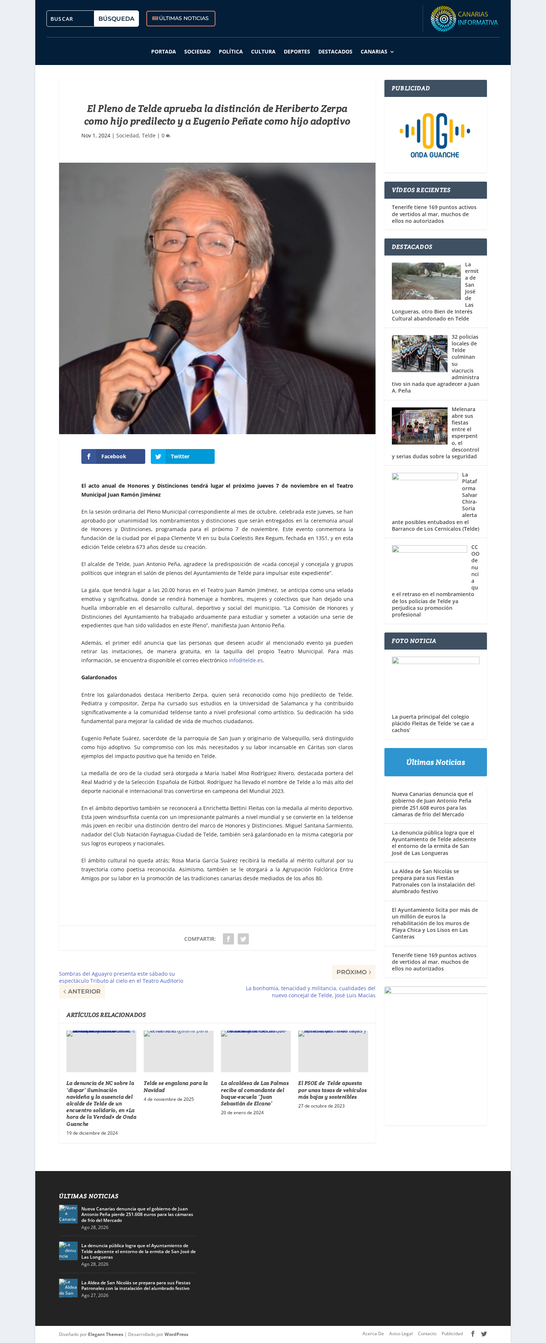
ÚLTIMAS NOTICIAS (184, 18)
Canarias (374, 51)
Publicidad (452, 1333)
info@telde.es (246, 660)
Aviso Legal (401, 1333)
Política (231, 51)
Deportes (297, 51)
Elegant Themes (105, 1334)
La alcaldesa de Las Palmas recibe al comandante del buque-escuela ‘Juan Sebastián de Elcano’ (255, 1093)
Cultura (263, 51)
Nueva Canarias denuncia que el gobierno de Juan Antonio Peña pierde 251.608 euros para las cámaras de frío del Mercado (432, 804)
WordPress (176, 1334)
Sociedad (197, 51)
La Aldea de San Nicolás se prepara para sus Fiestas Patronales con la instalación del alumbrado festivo (433, 881)
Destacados (335, 51)
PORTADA (163, 51)
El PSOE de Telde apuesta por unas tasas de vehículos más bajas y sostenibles (332, 1090)
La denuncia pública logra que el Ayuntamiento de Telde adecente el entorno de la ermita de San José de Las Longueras (434, 842)
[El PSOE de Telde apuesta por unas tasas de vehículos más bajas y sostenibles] (333, 1052)
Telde (149, 135)
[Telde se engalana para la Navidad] (179, 1052)
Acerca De (373, 1333)
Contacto (427, 1333)
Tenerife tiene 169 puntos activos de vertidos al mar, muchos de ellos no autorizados (434, 214)
